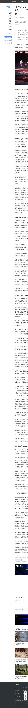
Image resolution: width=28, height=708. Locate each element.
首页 (10, 13)
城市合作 (17, 688)
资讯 (10, 18)
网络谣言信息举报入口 (20, 700)
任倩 (16, 17)
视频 (10, 24)
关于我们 (25, 690)
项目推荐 (17, 559)
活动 (10, 29)
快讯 (10, 16)
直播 (10, 21)
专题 (10, 26)
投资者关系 (17, 696)
